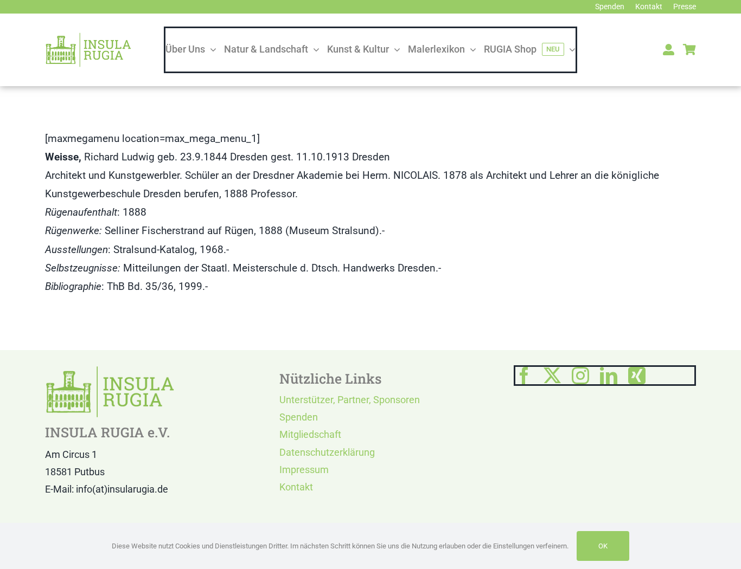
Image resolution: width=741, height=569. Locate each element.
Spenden (298, 417)
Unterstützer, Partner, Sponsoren (349, 399)
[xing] (637, 375)
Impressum (304, 469)
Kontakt (296, 487)
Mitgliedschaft (310, 434)
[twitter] (552, 375)
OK (603, 546)
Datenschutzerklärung (327, 452)
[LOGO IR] (88, 37)
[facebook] (524, 375)
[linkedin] (608, 375)
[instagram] (580, 375)
